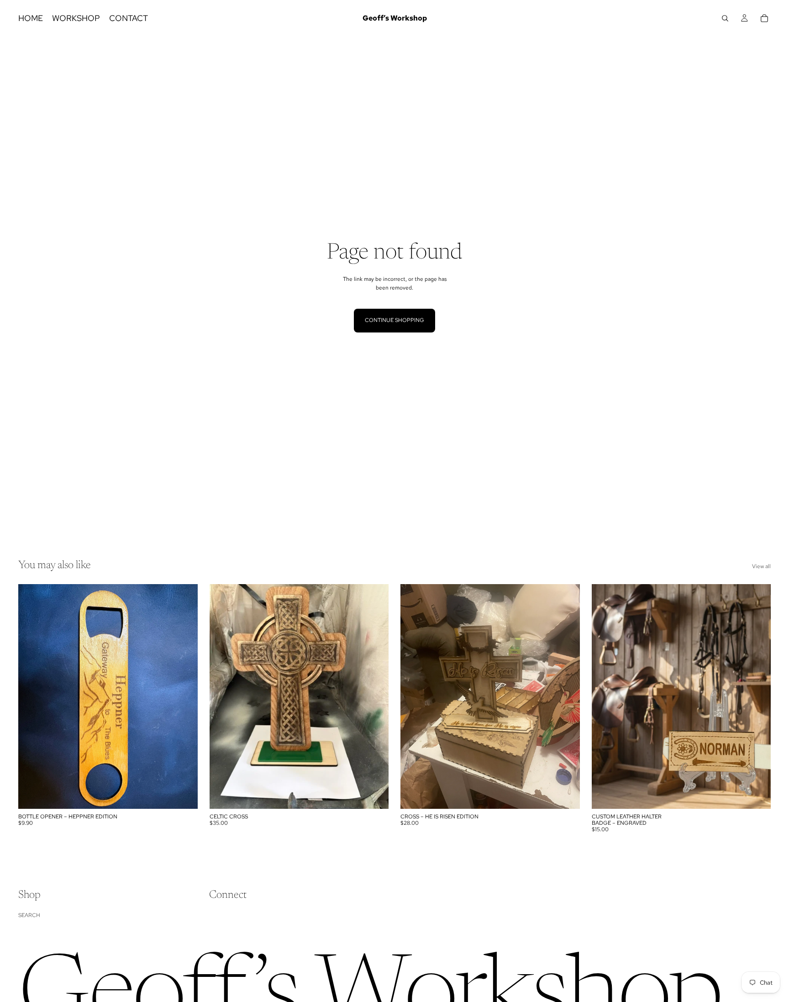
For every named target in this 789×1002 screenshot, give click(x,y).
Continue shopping (394, 320)
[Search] (725, 18)
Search (29, 915)
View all (761, 566)
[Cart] (764, 18)
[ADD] (183, 794)
